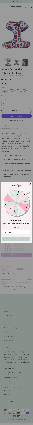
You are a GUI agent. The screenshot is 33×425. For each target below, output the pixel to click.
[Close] (30, 184)
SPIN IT (16, 238)
